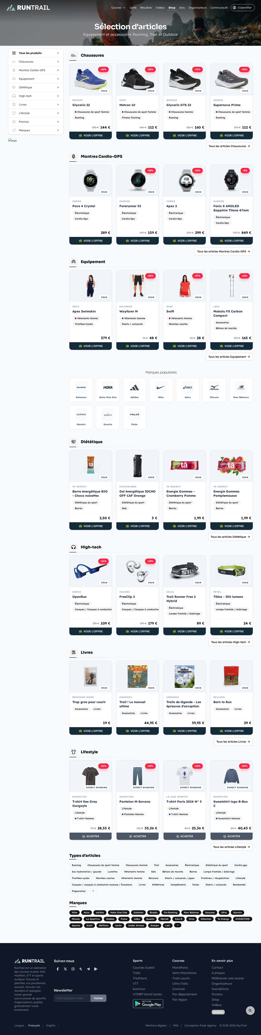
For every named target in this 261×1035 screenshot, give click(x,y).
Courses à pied (143, 967)
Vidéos (160, 7)
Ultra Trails (180, 983)
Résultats (146, 7)
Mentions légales (156, 1025)
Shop (172, 7)
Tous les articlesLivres (231, 741)
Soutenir (218, 1012)
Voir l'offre (93, 135)
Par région (179, 999)
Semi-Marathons (184, 973)
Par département (184, 994)
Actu (182, 7)
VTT (135, 983)
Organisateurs (198, 7)
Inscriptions (220, 989)
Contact (217, 967)
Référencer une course (228, 978)
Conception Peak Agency (200, 1025)
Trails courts (181, 978)
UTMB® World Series (147, 994)
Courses (116, 7)
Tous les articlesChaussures (227, 146)
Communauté (219, 7)
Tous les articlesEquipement (227, 356)
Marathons (180, 967)
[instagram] (73, 969)
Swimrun (139, 989)
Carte (133, 7)
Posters (217, 994)
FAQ (175, 1025)
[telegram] (88, 969)
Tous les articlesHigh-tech (228, 642)
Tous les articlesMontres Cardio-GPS (221, 251)
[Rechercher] (250, 1010)
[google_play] (96, 969)
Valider (98, 998)
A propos (218, 973)
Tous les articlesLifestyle (229, 847)
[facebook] (58, 969)
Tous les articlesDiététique (228, 536)
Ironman (178, 989)
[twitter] (65, 969)
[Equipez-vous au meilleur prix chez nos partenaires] (35, 140)
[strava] (80, 969)
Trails (136, 973)
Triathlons (140, 978)
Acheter (92, 836)
